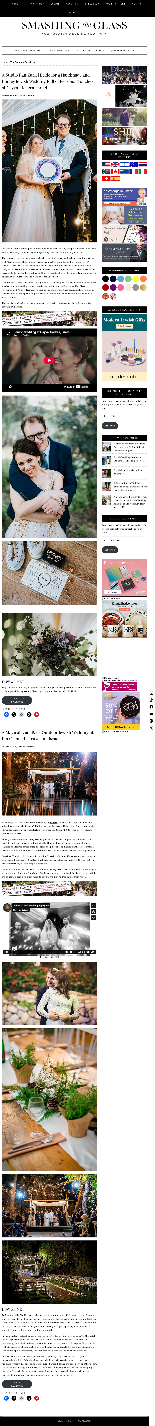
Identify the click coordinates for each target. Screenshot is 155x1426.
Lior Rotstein (20, 276)
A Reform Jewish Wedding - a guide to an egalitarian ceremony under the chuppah (130, 487)
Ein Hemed (81, 826)
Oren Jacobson (50, 276)
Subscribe (110, 425)
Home (5, 62)
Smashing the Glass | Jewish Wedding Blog (74, 28)
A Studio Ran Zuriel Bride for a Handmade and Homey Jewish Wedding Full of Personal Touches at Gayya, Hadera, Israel (47, 81)
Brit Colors (31, 289)
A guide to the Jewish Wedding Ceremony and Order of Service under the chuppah (130, 447)
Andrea (53, 822)
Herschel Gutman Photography (64, 856)
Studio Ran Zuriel (24, 269)
